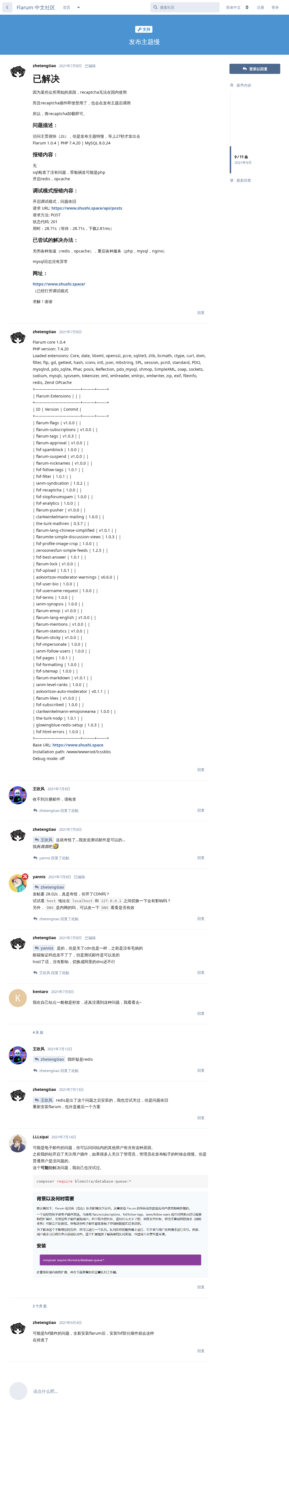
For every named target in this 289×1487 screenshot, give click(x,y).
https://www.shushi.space (77, 745)
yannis (47, 948)
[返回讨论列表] (7, 7)
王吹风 (46, 839)
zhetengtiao (52, 887)
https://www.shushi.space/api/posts (86, 208)
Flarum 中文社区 (36, 7)
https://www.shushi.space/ (59, 284)
